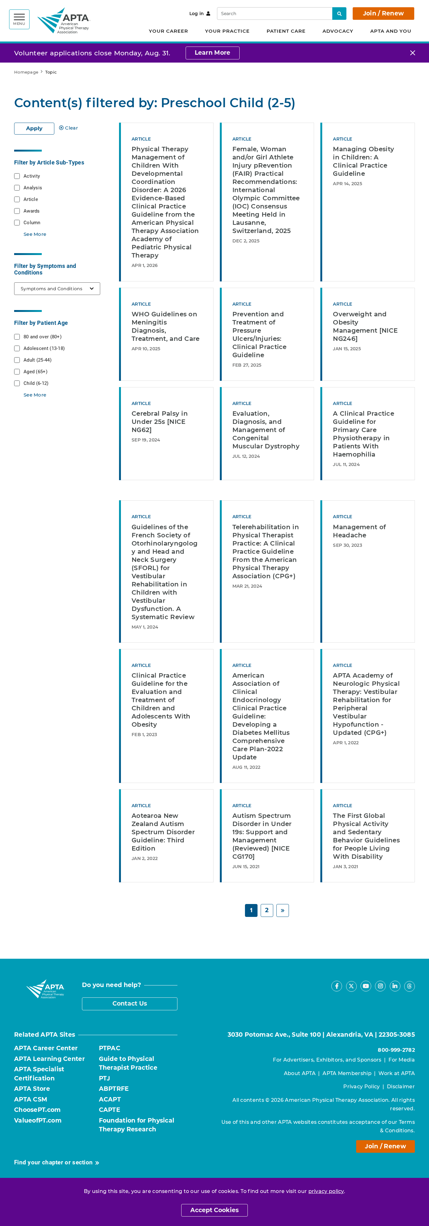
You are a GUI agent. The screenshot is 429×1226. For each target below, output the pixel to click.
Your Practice (227, 31)
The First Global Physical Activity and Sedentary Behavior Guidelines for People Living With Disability (366, 836)
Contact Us (129, 1003)
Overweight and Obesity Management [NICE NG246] (365, 326)
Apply (34, 128)
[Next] (282, 910)
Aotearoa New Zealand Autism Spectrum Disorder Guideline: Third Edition (163, 832)
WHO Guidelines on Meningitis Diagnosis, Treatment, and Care (166, 326)
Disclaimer (401, 1087)
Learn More (213, 52)
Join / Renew (383, 13)
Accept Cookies (214, 1210)
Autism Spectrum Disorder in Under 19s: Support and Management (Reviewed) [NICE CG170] (262, 836)
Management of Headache (359, 531)
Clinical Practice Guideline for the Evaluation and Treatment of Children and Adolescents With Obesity (161, 700)
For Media (401, 1060)
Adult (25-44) (38, 360)
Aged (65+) (35, 371)
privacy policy (326, 1191)
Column (32, 222)
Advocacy (338, 31)
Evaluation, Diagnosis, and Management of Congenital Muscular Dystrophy (266, 430)
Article (31, 199)
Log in (196, 13)
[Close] (412, 53)
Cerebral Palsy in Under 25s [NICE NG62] (160, 422)
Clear (71, 128)
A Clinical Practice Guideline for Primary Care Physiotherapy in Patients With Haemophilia (363, 434)
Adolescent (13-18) (44, 348)
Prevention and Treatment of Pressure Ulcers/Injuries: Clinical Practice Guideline (259, 334)
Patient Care (286, 31)
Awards (32, 211)
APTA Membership (347, 1073)
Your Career (168, 31)
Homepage (26, 72)
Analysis (33, 187)
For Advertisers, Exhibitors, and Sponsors (327, 1060)
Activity (32, 176)
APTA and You (390, 31)
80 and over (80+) (43, 336)
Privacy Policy (361, 1087)
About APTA (300, 1073)
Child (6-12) (36, 383)
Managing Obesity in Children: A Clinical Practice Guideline (363, 161)
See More (35, 234)
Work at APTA (396, 1073)
